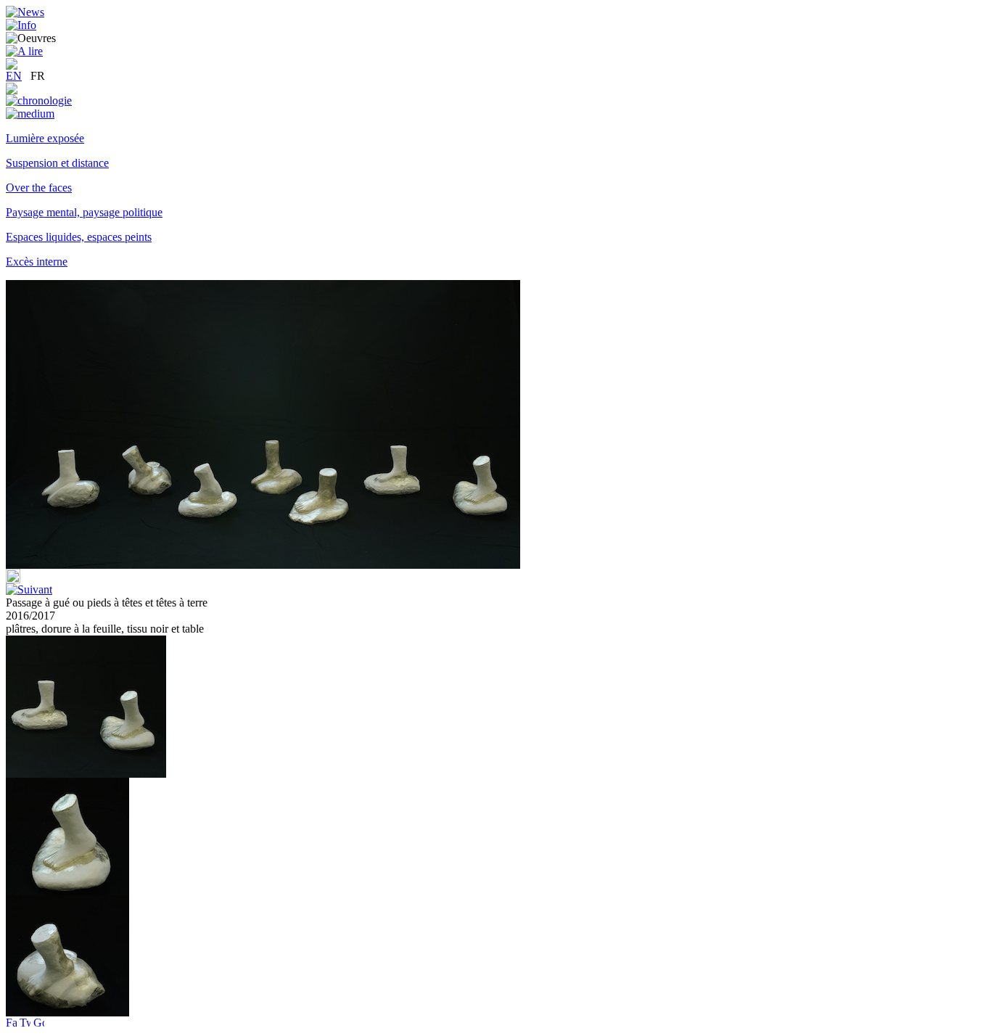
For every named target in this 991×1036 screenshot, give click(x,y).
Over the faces (39, 187)
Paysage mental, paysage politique (84, 212)
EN (14, 76)
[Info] (21, 25)
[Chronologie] (39, 100)
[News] (25, 12)
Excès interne (36, 261)
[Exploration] (11, 90)
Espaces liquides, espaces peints (79, 237)
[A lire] (24, 51)
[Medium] (30, 113)
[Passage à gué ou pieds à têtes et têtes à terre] (67, 891)
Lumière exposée (45, 138)
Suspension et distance (57, 163)
